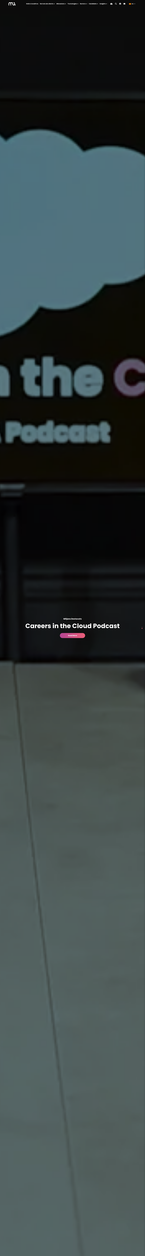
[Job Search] (116, 4)
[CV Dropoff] (111, 4)
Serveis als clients (46, 4)
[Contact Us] (124, 4)
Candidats (93, 4)
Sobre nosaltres (32, 4)
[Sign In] (120, 4)
